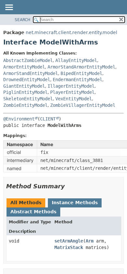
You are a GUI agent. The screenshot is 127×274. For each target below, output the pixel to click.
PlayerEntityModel (72, 92)
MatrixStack (68, 247)
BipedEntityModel (81, 73)
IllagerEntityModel (71, 86)
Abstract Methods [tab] (33, 211)
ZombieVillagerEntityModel (82, 105)
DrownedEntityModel (26, 79)
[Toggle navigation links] (8, 7)
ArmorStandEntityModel (30, 73)
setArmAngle (68, 240)
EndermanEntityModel (77, 79)
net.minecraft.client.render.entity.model (71, 32)
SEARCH (22, 20)
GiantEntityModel (24, 86)
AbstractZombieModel (28, 60)
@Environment (19, 118)
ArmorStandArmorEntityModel (81, 66)
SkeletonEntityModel (28, 98)
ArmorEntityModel (24, 66)
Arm (89, 240)
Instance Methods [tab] (75, 202)
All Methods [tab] (25, 202)
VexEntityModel (73, 98)
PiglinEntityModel (25, 92)
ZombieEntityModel (25, 105)
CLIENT (48, 118)
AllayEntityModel (76, 60)
